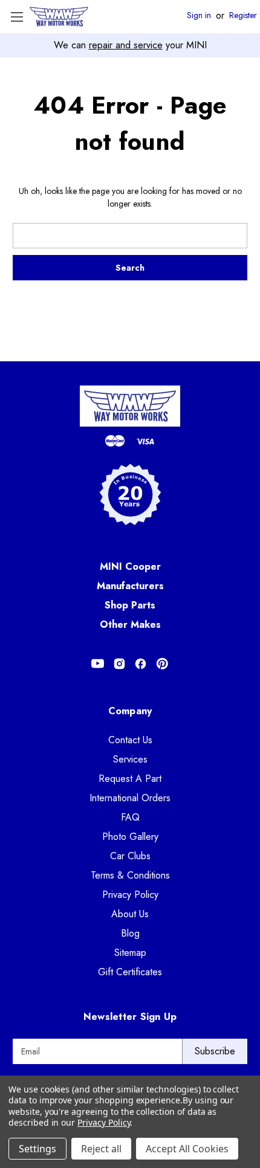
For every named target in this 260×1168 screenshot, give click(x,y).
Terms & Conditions (130, 875)
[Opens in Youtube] (97, 663)
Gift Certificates (130, 972)
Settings (37, 1148)
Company (130, 711)
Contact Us (130, 740)
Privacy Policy (130, 895)
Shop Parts (130, 605)
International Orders (130, 798)
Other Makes (130, 624)
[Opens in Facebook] (140, 663)
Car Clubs (130, 856)
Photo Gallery (130, 837)
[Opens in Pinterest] (162, 663)
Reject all (101, 1148)
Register (243, 16)
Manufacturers (130, 586)
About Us (130, 914)
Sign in (199, 16)
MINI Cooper (130, 566)
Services (130, 759)
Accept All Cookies (187, 1148)
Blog (130, 933)
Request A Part (130, 779)
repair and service (126, 45)
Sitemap (130, 953)
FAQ (130, 817)
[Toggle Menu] (16, 16)
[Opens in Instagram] (119, 663)
